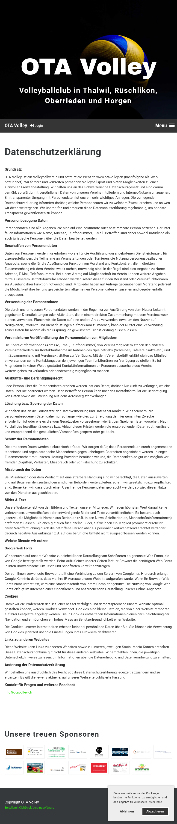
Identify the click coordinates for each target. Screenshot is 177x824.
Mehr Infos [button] (155, 802)
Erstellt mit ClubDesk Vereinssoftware (29, 807)
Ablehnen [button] (127, 811)
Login (39, 125)
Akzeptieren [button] (155, 811)
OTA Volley (16, 125)
